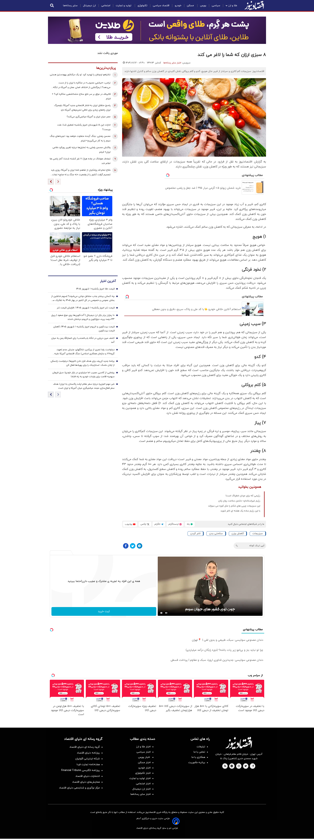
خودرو (178, 5)
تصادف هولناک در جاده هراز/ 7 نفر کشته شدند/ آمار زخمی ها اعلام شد (80, 161)
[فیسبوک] (125, 546)
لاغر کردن (195, 533)
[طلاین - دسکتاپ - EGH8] (157, 30)
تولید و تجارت (124, 5)
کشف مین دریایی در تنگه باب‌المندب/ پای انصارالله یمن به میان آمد (82, 340)
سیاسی (216, 5)
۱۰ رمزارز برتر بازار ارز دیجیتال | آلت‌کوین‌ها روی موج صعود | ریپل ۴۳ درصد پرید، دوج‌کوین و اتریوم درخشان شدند (82, 317)
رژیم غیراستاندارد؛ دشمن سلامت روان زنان (239, 501)
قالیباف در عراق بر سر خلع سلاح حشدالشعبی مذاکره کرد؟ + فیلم (81, 96)
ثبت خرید (104, 611)
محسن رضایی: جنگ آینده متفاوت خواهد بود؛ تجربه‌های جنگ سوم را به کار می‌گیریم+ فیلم (80, 138)
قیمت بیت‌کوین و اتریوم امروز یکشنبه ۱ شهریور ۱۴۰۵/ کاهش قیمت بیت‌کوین (83, 329)
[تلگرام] (139, 546)
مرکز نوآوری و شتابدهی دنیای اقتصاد (79, 788)
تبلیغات (201, 746)
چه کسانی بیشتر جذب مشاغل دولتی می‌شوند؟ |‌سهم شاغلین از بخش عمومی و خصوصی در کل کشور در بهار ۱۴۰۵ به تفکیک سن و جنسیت (82, 299)
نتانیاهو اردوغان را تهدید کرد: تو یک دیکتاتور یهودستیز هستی (80, 74)
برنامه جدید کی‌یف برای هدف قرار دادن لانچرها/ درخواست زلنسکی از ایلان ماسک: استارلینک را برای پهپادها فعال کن (82, 363)
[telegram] (232, 766)
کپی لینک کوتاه (256, 545)
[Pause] (161, 613)
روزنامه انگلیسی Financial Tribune (80, 770)
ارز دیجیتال (89, 5)
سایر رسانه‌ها (70, 5)
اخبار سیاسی (143, 752)
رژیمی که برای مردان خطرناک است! (243, 495)
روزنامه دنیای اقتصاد (88, 753)
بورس (203, 5)
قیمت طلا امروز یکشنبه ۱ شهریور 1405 (95, 289)
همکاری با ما (198, 757)
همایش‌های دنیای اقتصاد (86, 782)
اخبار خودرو (144, 768)
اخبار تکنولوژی (143, 773)
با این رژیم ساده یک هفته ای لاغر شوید (240, 511)
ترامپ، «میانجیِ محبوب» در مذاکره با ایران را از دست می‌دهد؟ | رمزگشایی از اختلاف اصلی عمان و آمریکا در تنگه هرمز (81, 85)
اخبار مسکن (144, 762)
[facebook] (253, 766)
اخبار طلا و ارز (143, 746)
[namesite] (254, 5)
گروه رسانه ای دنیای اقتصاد (84, 747)
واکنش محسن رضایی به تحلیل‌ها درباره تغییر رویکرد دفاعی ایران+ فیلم (81, 150)
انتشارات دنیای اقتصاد (87, 776)
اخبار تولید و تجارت (140, 778)
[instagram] (239, 766)
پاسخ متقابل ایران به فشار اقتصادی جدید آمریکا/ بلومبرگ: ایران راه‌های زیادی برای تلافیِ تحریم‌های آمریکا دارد (82, 108)
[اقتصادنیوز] (238, 743)
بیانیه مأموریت (196, 762)
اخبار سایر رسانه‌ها (172, 62)
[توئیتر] (132, 546)
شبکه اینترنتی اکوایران (87, 758)
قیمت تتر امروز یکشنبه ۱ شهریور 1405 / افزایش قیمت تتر (85, 308)
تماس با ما (199, 752)
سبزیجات (257, 533)
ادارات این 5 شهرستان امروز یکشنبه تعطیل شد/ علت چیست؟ (83, 127)
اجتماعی (105, 5)
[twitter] (246, 766)
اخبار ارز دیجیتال (141, 789)
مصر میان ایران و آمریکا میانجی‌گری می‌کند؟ (88, 116)
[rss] (225, 766)
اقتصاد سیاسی (161, 5)
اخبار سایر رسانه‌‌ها (140, 794)
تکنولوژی (142, 5)
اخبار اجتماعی (143, 783)
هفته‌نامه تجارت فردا (88, 764)
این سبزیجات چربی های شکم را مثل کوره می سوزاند (234, 506)
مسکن (191, 5)
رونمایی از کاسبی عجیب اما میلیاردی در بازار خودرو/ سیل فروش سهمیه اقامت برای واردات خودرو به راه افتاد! (83, 374)
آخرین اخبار (108, 281)
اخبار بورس (144, 757)
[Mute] (166, 613)
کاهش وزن (238, 533)
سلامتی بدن (216, 533)
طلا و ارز (233, 5)
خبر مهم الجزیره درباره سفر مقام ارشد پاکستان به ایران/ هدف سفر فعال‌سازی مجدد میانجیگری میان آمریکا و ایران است (83, 386)
